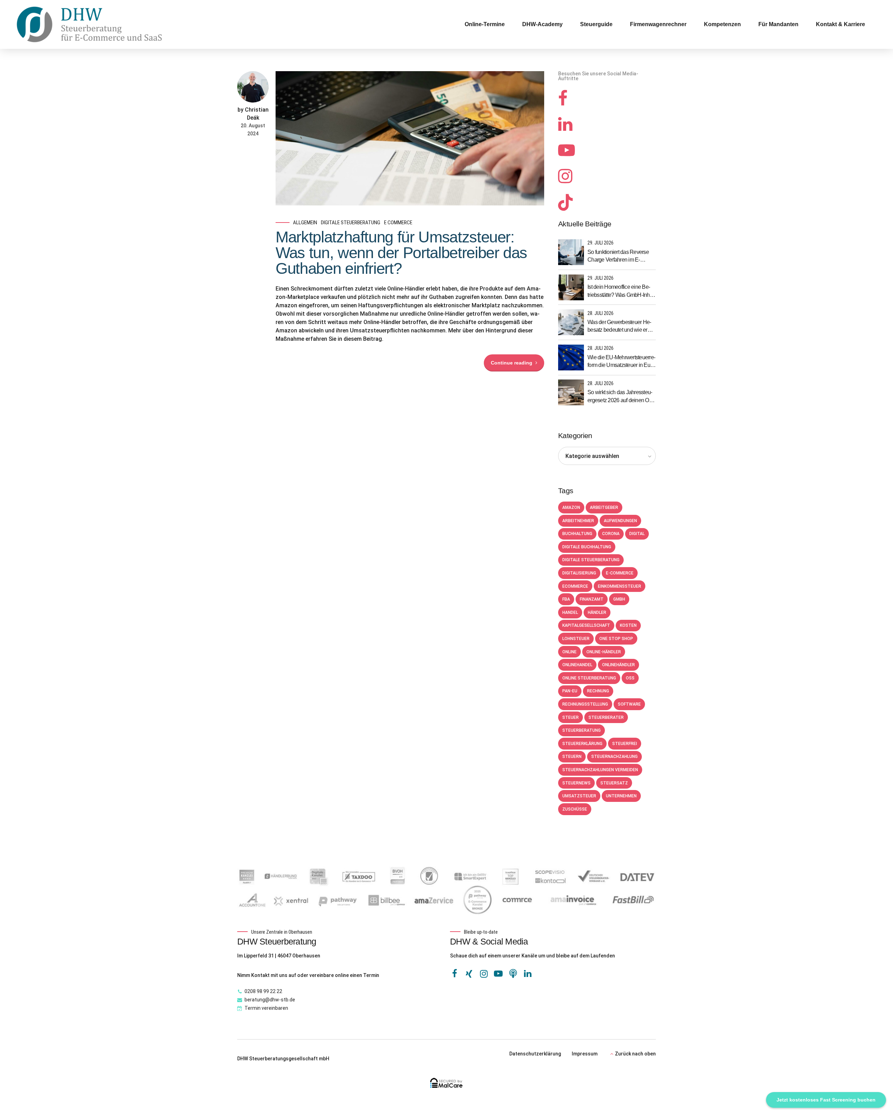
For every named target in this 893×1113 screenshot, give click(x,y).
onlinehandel (577, 664)
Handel (570, 612)
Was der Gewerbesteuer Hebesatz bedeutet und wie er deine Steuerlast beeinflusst (619, 326)
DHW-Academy (542, 24)
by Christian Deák (253, 113)
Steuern (571, 756)
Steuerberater (606, 717)
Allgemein (305, 222)
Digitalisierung (579, 573)
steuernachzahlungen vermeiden (600, 769)
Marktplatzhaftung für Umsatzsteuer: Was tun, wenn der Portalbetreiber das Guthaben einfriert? (401, 252)
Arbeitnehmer (578, 520)
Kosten (628, 625)
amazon (571, 507)
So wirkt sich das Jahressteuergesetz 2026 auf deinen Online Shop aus (620, 396)
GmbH (619, 599)
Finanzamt (591, 599)
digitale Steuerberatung (350, 222)
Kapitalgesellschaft (586, 625)
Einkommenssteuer (619, 586)
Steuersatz (614, 783)
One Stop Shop (616, 638)
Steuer (570, 717)
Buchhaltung (577, 533)
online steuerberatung (589, 678)
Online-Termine (485, 24)
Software (629, 704)
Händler (597, 612)
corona (611, 533)
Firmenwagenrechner (658, 24)
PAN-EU (569, 691)
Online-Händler (603, 651)
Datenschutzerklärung (535, 1053)
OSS (630, 678)
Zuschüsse (574, 809)
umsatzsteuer (579, 796)
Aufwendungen (620, 520)
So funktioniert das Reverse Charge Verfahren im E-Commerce (618, 256)
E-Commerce (619, 573)
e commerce (398, 222)
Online (569, 651)
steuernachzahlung (614, 756)
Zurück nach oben (635, 1053)
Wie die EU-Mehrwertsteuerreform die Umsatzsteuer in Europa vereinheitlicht (621, 361)
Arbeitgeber (604, 507)
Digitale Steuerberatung (591, 559)
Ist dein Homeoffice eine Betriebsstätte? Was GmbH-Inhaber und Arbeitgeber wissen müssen (620, 291)
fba (566, 599)
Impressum (585, 1053)
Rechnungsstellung (585, 704)
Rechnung (598, 691)
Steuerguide (596, 24)
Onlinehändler (618, 664)
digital (637, 533)
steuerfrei (624, 743)
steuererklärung (582, 743)
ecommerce (575, 586)
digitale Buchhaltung (586, 546)
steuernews (576, 783)
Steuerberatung (581, 730)
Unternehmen (621, 796)
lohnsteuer (576, 638)
